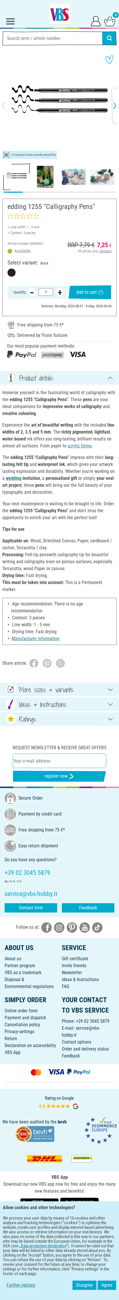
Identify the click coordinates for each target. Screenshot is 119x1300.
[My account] (96, 21)
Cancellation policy (22, 1024)
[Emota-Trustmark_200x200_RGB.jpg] (100, 1130)
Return (11, 1038)
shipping (105, 251)
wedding (13, 478)
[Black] (12, 273)
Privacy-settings (19, 1031)
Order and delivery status (85, 1049)
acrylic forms (80, 446)
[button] (8, 105)
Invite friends (74, 965)
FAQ (65, 986)
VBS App (13, 1052)
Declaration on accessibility (30, 1045)
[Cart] (110, 21)
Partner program (20, 965)
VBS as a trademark (23, 972)
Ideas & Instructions (80, 979)
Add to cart (86, 292)
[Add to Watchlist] (109, 59)
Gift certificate (75, 958)
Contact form (31, 907)
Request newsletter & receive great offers (59, 747)
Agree (106, 1285)
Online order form (21, 1010)
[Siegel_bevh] (34, 1133)
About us (13, 958)
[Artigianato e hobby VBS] (59, 13)
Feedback (88, 907)
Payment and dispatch (25, 1017)
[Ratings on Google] (59, 1103)
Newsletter (72, 972)
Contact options (76, 1042)
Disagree (84, 1285)
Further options (21, 1285)
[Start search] (109, 38)
